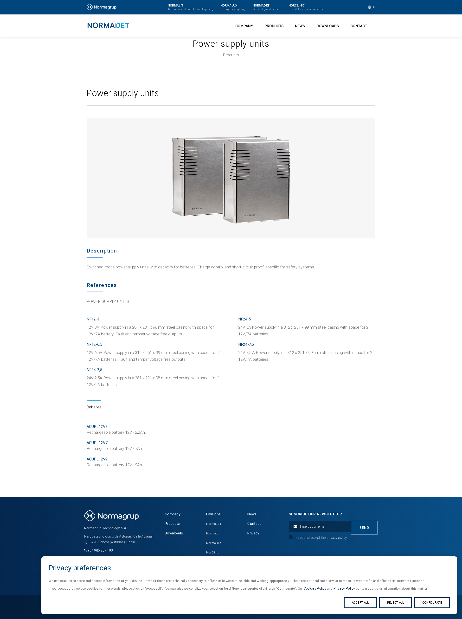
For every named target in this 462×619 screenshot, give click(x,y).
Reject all (395, 602)
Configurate (432, 602)
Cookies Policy (315, 588)
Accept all (360, 602)
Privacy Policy (344, 588)
